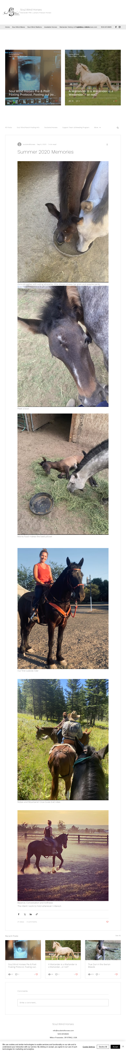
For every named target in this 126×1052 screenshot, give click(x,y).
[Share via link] (37, 914)
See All (118, 936)
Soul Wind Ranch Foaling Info (28, 127)
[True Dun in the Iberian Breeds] (103, 950)
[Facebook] (116, 27)
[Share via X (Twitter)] (25, 914)
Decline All (103, 1046)
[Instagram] (119, 27)
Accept (115, 1046)
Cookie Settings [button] (89, 1046)
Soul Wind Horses (31, 9)
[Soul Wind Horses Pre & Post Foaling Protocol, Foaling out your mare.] (23, 950)
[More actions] (107, 144)
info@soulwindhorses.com (87, 27)
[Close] (123, 1046)
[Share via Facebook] (18, 914)
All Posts (8, 127)
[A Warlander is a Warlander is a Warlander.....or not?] (63, 950)
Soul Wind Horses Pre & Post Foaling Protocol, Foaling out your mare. (22, 965)
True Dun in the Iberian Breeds (99, 965)
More (96, 127)
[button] (118, 128)
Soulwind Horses (50, 127)
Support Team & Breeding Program (75, 127)
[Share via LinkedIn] (31, 914)
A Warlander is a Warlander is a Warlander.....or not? (62, 965)
